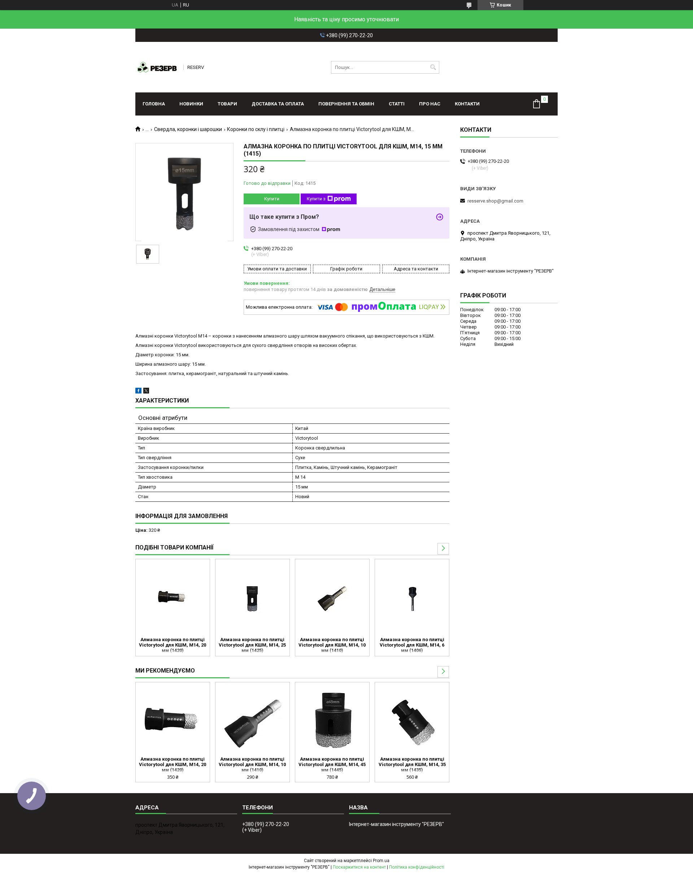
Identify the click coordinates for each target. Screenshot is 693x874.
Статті (397, 103)
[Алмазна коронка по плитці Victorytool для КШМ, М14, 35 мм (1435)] (412, 720)
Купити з (316, 198)
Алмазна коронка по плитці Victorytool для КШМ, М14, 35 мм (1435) (412, 764)
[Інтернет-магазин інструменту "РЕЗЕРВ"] (157, 67)
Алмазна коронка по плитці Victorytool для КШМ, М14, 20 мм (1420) (172, 645)
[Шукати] (433, 67)
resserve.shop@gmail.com (495, 201)
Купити (271, 198)
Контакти (467, 103)
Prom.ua (381, 860)
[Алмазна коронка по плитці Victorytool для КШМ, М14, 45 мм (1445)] (332, 720)
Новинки (191, 103)
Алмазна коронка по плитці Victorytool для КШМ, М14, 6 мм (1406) (412, 645)
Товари (227, 103)
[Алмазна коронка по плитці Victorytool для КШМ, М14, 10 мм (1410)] (332, 597)
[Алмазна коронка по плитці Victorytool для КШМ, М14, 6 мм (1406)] (412, 597)
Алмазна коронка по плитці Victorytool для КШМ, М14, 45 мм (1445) (332, 764)
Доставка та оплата (278, 103)
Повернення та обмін (346, 103)
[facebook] (138, 392)
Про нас (429, 103)
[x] (146, 392)
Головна (154, 103)
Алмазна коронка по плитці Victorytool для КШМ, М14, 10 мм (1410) (332, 645)
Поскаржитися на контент (359, 867)
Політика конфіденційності (416, 867)
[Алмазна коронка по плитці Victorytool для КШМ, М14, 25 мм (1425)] (252, 597)
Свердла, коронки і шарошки (188, 129)
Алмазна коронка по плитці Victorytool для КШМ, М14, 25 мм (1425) (252, 645)
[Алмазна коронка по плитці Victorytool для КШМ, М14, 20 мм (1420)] (173, 597)
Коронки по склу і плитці (255, 129)
